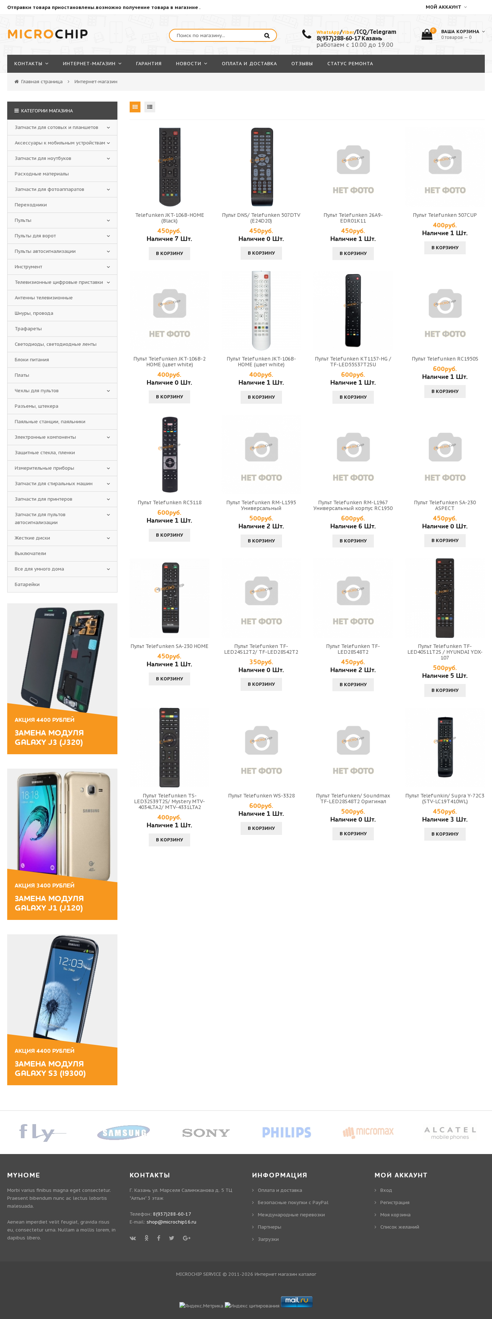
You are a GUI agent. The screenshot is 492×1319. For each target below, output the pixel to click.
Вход (386, 1190)
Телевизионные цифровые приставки (59, 282)
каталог (307, 1274)
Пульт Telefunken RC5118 (169, 502)
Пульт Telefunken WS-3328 (261, 795)
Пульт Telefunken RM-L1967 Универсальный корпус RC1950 (353, 505)
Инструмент (28, 267)
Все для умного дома (39, 569)
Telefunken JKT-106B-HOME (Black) (169, 218)
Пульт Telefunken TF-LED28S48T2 (353, 649)
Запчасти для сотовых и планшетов (56, 127)
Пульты (23, 220)
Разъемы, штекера (36, 406)
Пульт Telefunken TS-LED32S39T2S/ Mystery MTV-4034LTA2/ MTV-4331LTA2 (169, 801)
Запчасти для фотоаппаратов (49, 189)
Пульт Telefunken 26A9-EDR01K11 (353, 218)
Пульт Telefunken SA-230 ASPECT (445, 505)
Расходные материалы (42, 174)
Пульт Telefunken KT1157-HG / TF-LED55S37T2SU (353, 362)
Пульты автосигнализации (45, 251)
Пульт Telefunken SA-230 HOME (169, 646)
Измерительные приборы (44, 468)
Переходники (31, 205)
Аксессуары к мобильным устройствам (60, 143)
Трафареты (28, 329)
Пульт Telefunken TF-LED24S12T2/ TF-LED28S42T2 (261, 649)
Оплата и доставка (280, 1190)
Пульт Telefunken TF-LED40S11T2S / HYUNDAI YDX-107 (445, 652)
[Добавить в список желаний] (202, 166)
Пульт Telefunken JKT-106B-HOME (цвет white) (261, 362)
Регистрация (395, 1202)
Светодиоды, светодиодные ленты (56, 344)
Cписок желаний (399, 1227)
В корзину (169, 253)
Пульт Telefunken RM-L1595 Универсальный (261, 505)
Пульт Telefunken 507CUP (445, 215)
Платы (22, 375)
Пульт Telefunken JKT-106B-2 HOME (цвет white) (169, 362)
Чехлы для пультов (37, 391)
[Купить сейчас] (136, 166)
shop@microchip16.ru (171, 1222)
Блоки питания (32, 360)
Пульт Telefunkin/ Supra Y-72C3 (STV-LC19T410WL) (444, 798)
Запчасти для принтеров (43, 499)
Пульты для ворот (35, 236)
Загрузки (268, 1239)
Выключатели (30, 553)
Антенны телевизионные (44, 298)
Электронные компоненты (45, 437)
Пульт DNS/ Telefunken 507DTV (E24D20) (261, 218)
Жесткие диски (32, 538)
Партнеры (269, 1227)
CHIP (48, 34)
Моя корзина (395, 1215)
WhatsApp (328, 32)
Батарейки (27, 584)
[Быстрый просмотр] (169, 166)
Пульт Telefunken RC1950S (445, 359)
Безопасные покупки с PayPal (293, 1202)
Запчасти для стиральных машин (54, 483)
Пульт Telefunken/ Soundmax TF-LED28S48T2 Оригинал (353, 798)
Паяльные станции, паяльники (50, 422)
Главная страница (42, 82)
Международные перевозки (291, 1215)
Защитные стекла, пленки (45, 453)
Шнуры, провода (34, 313)
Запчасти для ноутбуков (43, 158)
